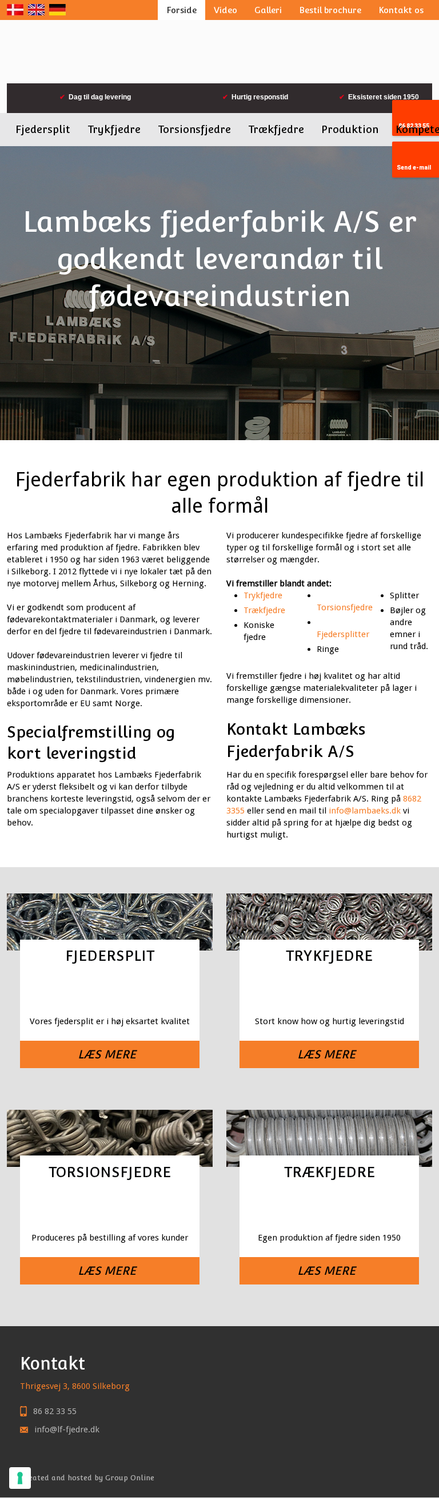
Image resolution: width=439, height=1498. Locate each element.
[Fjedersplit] (110, 991)
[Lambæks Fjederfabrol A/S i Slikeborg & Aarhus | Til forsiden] (220, 51)
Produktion (349, 129)
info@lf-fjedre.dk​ (66, 1429)
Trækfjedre (276, 129)
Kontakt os (401, 10)
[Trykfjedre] (330, 991)
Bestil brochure (330, 10)
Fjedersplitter (343, 634)
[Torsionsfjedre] (110, 1207)
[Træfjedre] (330, 1207)
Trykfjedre (114, 129)
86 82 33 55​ (55, 1411)
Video (225, 10)
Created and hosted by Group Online (87, 1477)
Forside (181, 10)
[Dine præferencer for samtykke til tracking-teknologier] (20, 1478)
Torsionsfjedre (194, 129)
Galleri (268, 10)
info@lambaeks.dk (365, 811)
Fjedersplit (42, 129)
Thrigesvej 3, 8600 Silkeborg (75, 1386)
